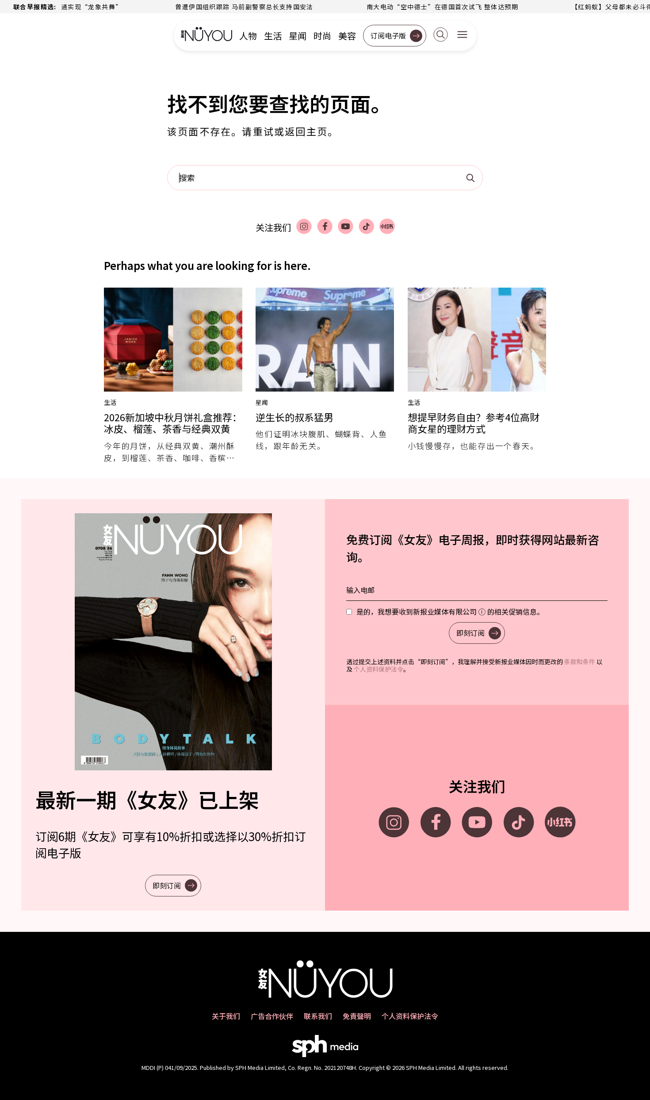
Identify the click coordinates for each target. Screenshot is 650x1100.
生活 (273, 36)
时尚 (322, 36)
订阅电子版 (388, 35)
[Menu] (462, 35)
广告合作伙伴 (272, 1016)
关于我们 (226, 1016)
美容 (347, 36)
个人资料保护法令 (378, 669)
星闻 (297, 36)
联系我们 (318, 1016)
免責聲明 (357, 1016)
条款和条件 (579, 661)
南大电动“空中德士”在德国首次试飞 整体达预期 (417, 6)
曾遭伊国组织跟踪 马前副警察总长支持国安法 (218, 6)
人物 (248, 36)
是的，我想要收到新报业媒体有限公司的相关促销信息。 (450, 611)
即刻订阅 (167, 885)
